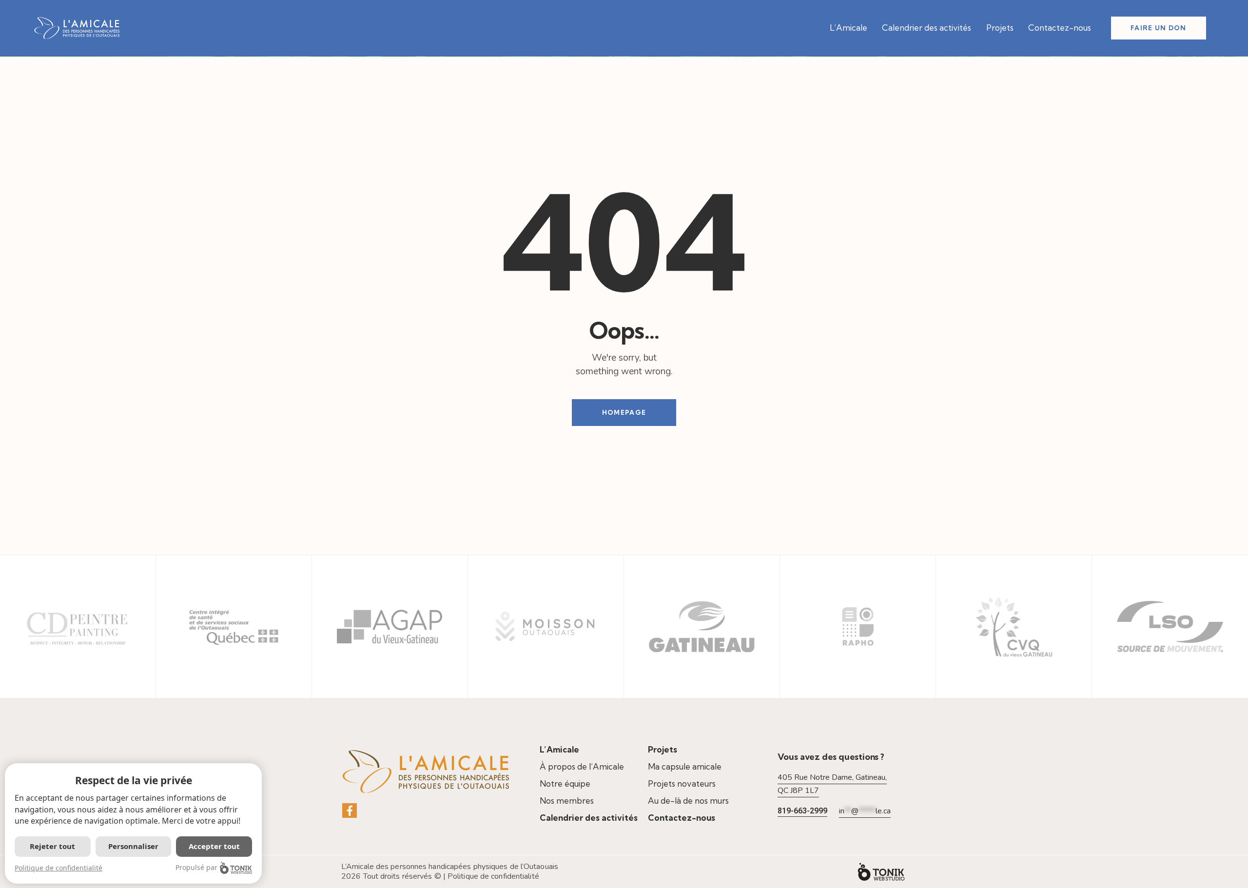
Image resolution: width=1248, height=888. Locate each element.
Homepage (624, 412)
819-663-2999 (802, 810)
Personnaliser (133, 846)
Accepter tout (214, 846)
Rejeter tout (52, 846)
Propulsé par (196, 867)
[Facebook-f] (349, 810)
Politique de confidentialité (493, 876)
